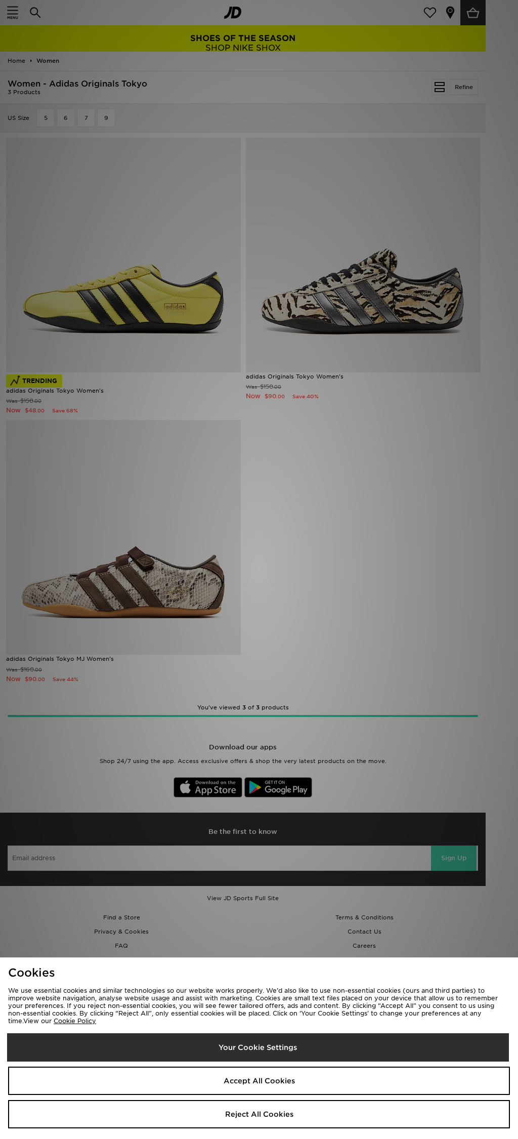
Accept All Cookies (259, 1081)
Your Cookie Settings (258, 1047)
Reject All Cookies (259, 1114)
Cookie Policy (75, 1021)
